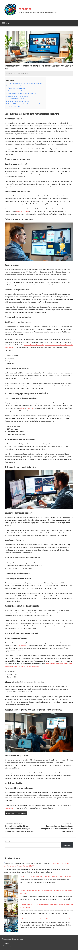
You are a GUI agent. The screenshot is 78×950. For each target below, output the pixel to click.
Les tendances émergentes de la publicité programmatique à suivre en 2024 (45, 919)
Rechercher (8, 841)
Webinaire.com (10, 808)
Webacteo (25, 9)
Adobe (26, 211)
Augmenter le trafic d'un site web (16, 813)
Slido (22, 408)
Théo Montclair (21, 73)
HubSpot (19, 211)
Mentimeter (30, 408)
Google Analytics (22, 645)
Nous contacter (8, 946)
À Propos (6, 943)
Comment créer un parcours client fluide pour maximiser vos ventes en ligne (45, 876)
